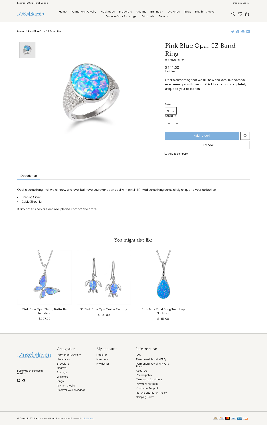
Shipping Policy (145, 397)
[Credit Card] (221, 418)
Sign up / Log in (241, 3)
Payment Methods (147, 384)
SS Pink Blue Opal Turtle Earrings (104, 309)
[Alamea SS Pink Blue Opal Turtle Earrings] (104, 277)
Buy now (207, 145)
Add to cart (202, 135)
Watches (174, 11)
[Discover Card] (245, 418)
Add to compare (178, 153)
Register (101, 355)
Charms (141, 11)
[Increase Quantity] (177, 123)
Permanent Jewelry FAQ (151, 359)
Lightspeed (88, 418)
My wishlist (102, 363)
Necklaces (108, 11)
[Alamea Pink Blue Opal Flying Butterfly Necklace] (44, 277)
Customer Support (147, 388)
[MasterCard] (227, 418)
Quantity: (170, 116)
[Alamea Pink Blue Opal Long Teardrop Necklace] (163, 277)
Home (63, 11)
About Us (141, 370)
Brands (163, 16)
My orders (102, 359)
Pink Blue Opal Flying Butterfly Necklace (44, 311)
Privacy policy (144, 375)
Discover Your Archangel (121, 16)
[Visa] (233, 418)
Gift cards (147, 16)
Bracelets (125, 11)
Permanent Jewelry (83, 11)
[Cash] (215, 418)
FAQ (138, 355)
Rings (187, 11)
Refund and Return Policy (151, 392)
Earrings (62, 372)
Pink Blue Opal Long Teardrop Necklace (163, 311)
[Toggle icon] (233, 14)
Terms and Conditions (149, 379)
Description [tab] (28, 175)
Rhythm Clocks (204, 11)
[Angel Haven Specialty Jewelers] (31, 14)
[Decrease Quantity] (169, 123)
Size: (168, 103)
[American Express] (239, 418)
